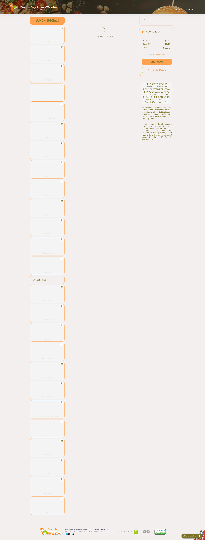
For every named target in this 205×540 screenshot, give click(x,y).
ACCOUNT (189, 10)
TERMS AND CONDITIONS (102, 532)
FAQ (74, 532)
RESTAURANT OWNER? (122, 532)
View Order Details (156, 70)
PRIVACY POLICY (84, 532)
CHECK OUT (157, 61)
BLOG (67, 532)
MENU (158, 10)
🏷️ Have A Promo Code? (156, 54)
